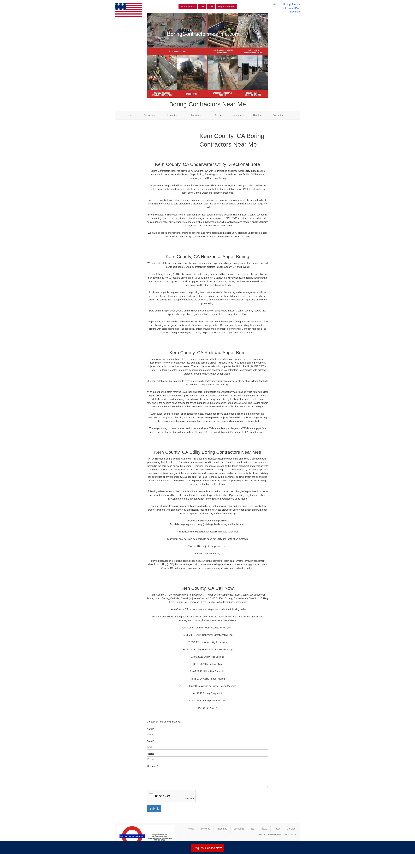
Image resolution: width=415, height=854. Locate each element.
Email (150, 741)
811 (217, 115)
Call (202, 6)
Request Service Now (208, 848)
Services (149, 115)
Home (129, 115)
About (256, 115)
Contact (277, 115)
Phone (150, 753)
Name (150, 729)
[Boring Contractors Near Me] (145, 836)
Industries (172, 115)
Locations (196, 115)
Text (211, 6)
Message (152, 766)
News (236, 115)
